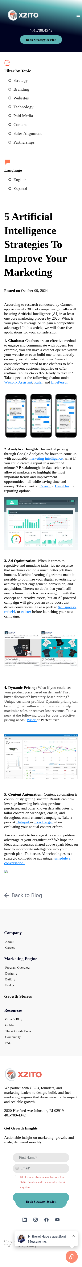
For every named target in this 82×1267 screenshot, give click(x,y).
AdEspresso (67, 607)
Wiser (32, 720)
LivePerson (59, 382)
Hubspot (23, 822)
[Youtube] (57, 1219)
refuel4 (9, 612)
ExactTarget (43, 822)
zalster (26, 612)
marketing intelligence (46, 458)
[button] (77, 15)
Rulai (38, 382)
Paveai (45, 486)
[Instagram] (35, 1219)
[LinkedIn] (24, 1219)
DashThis (62, 486)
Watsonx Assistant (18, 382)
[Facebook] (46, 1219)
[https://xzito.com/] (23, 15)
